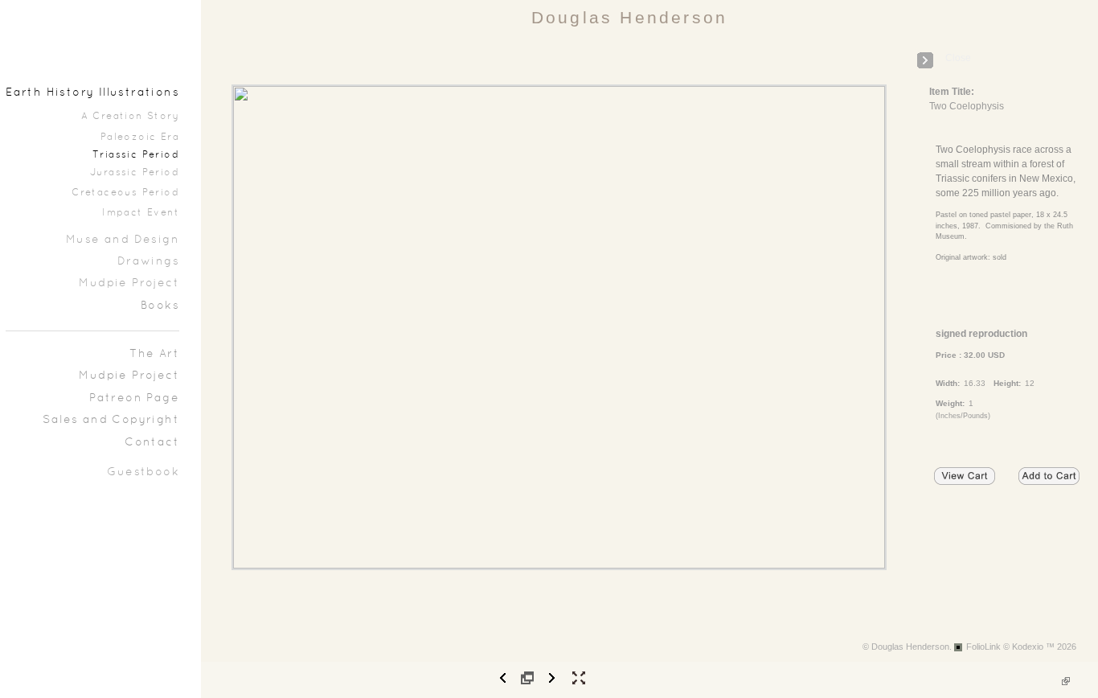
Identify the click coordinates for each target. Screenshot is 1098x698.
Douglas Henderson (629, 17)
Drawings (148, 262)
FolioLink (983, 646)
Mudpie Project (129, 283)
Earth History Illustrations (92, 93)
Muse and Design (122, 240)
